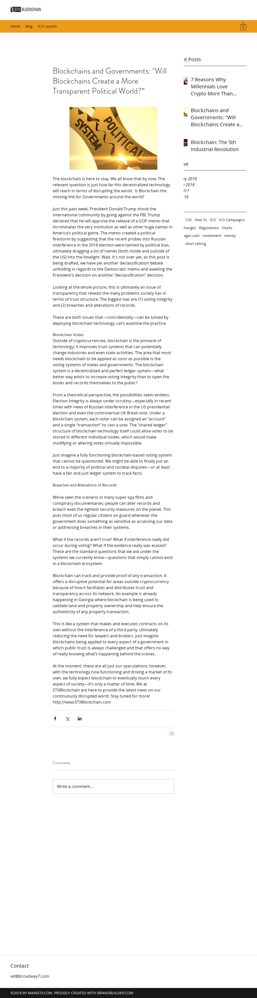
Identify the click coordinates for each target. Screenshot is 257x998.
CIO (189, 219)
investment (212, 235)
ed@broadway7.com (30, 976)
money (230, 235)
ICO (213, 219)
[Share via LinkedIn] (79, 718)
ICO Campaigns (232, 219)
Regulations (209, 227)
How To (201, 219)
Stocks (227, 227)
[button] (243, 26)
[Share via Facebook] (55, 718)
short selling (195, 243)
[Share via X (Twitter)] (67, 718)
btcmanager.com (185, 235)
